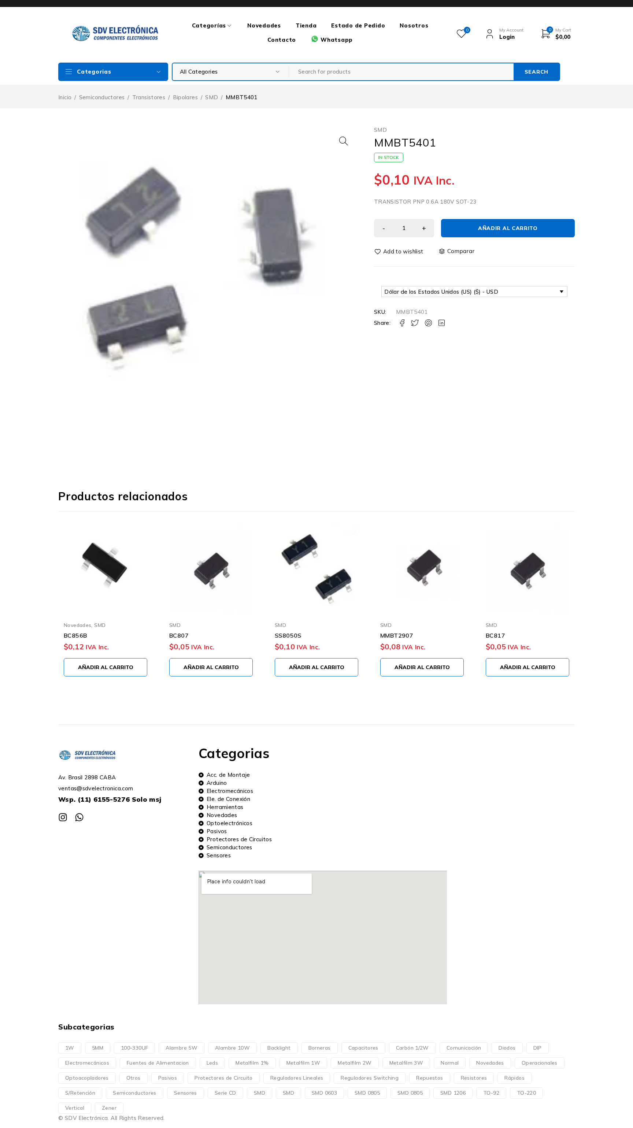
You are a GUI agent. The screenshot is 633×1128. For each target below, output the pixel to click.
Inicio (64, 97)
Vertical (74, 1108)
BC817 (495, 635)
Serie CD (225, 1093)
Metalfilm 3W (406, 1063)
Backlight (278, 1047)
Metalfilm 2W (355, 1063)
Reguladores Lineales (296, 1078)
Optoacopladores (87, 1078)
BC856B (75, 635)
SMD (211, 97)
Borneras (319, 1047)
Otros (133, 1078)
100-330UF (134, 1047)
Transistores (149, 97)
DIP (537, 1047)
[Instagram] (62, 817)
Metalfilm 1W (303, 1063)
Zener (109, 1108)
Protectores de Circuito (224, 1078)
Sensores (185, 1093)
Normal (450, 1063)
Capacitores (363, 1047)
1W (69, 1047)
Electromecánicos (87, 1063)
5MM (97, 1047)
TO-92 (491, 1093)
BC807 (179, 635)
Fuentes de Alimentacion (158, 1063)
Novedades (77, 625)
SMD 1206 (453, 1093)
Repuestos (429, 1078)
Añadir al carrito (508, 228)
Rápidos (514, 1078)
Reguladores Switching (370, 1078)
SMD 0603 (324, 1093)
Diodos (507, 1047)
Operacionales (540, 1063)
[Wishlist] (399, 251)
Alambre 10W (232, 1047)
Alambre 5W (181, 1047)
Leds (212, 1063)
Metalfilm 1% (252, 1063)
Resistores (474, 1078)
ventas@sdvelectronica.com (95, 788)
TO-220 (526, 1093)
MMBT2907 (396, 635)
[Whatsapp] (79, 817)
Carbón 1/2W (412, 1047)
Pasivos (167, 1078)
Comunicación (464, 1047)
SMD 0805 (367, 1093)
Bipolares (185, 97)
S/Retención (80, 1093)
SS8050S (288, 635)
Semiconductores (102, 97)
